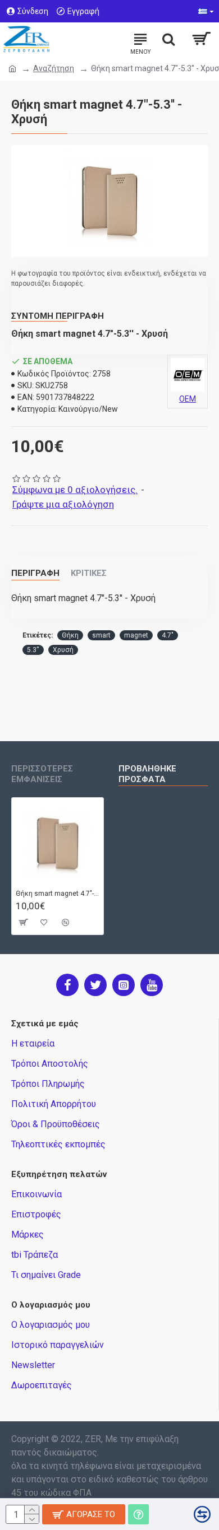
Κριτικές (89, 573)
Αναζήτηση (53, 68)
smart (101, 635)
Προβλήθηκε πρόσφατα (147, 774)
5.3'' (33, 650)
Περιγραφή (35, 573)
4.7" (168, 635)
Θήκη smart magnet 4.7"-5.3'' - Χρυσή (57, 893)
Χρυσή (63, 650)
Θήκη (70, 635)
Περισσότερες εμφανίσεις (42, 774)
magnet (136, 635)
